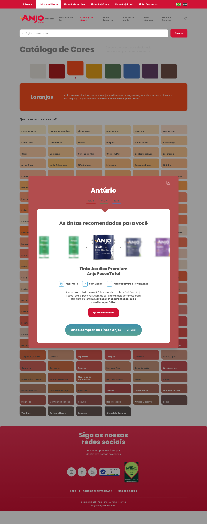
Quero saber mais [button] (103, 312)
